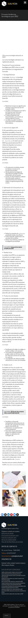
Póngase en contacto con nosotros (10, 531)
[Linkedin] (8, 514)
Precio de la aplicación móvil (9, 537)
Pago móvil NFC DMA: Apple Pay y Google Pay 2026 (12, 581)
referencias (22, 233)
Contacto (17, 459)
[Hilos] (17, 514)
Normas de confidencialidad (9, 539)
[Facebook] (2, 514)
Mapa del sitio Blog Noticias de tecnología (12, 542)
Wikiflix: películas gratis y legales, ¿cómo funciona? (12, 572)
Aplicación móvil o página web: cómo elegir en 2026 (12, 593)
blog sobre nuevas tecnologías (15, 464)
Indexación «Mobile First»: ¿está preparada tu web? (12, 589)
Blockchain (12, 77)
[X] (5, 514)
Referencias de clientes (8, 533)
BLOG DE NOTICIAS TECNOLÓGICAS (11, 569)
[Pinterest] (11, 514)
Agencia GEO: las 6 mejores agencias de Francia (11, 573)
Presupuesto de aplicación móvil (10, 535)
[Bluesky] (14, 514)
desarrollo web (9, 141)
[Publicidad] (14, 38)
